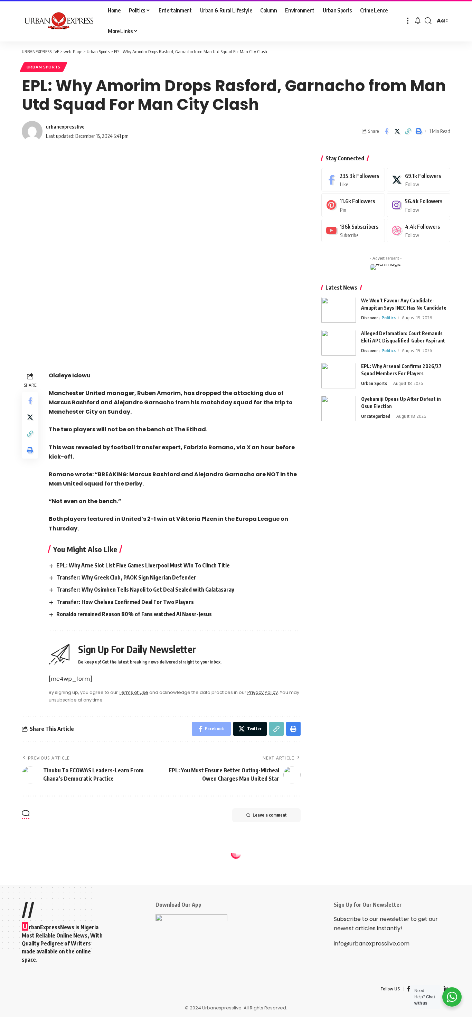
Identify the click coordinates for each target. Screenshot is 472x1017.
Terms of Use (133, 692)
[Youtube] (353, 231)
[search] (428, 20)
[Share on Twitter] (397, 131)
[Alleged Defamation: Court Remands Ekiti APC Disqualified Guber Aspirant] (338, 343)
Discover (369, 318)
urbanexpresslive (65, 126)
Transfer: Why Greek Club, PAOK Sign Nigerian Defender (126, 577)
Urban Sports (43, 66)
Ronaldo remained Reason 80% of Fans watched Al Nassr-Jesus (134, 614)
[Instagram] (418, 205)
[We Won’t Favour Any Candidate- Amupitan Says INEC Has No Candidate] (338, 310)
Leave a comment (270, 815)
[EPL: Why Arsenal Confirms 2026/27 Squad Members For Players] (338, 376)
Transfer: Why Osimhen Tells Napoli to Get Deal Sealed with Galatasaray (145, 589)
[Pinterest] (353, 205)
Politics (388, 318)
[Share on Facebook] (386, 131)
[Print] (418, 131)
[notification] (417, 21)
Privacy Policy (262, 692)
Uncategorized (375, 416)
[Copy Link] (408, 131)
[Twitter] (418, 180)
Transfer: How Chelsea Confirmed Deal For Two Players (125, 602)
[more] (408, 20)
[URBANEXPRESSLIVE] (59, 20)
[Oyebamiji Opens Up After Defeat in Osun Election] (338, 409)
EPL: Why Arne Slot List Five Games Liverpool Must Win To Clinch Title (143, 565)
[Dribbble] (418, 231)
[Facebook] (353, 180)
